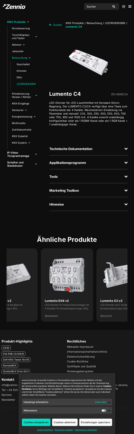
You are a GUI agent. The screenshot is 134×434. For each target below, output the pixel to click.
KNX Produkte (16, 22)
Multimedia (18, 123)
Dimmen (22, 70)
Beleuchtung (19, 57)
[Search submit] (114, 6)
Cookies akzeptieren (36, 422)
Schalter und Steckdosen (15, 164)
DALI (19, 77)
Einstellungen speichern (95, 422)
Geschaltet (23, 64)
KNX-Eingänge (20, 103)
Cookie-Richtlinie (45, 430)
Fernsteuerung (21, 28)
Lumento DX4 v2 (57, 300)
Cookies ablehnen (65, 422)
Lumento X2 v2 (111, 300)
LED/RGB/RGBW (26, 83)
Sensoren (18, 110)
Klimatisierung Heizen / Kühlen (21, 95)
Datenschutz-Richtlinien (86, 430)
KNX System (19, 142)
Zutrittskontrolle (21, 129)
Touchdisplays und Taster (20, 36)
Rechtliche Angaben (64, 430)
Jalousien (18, 51)
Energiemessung (22, 116)
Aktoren (16, 44)
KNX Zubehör (20, 136)
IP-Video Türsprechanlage (18, 154)
